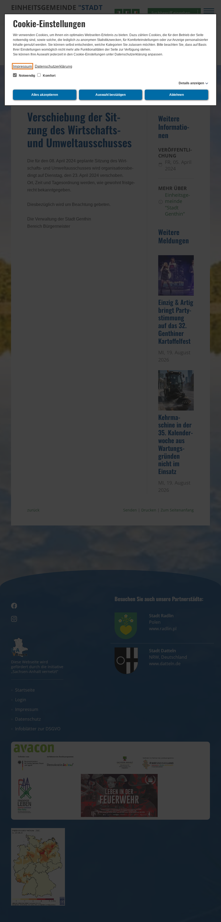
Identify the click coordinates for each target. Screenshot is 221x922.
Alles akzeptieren (44, 95)
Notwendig (27, 76)
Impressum (22, 66)
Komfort (49, 76)
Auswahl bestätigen (110, 95)
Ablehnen (176, 95)
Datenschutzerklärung (53, 66)
